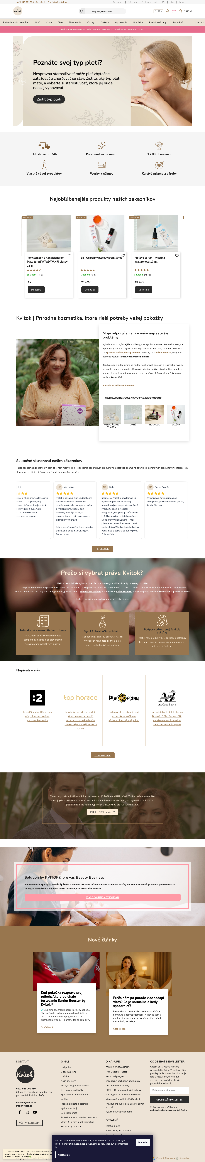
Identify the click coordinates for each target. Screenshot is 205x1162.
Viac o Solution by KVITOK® (102, 897)
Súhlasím (142, 1142)
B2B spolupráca (69, 1112)
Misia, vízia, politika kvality (74, 1085)
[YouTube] (34, 1112)
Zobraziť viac (103, 755)
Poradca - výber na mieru (118, 1130)
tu (56, 1147)
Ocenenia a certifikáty (72, 1089)
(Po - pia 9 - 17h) (43, 2)
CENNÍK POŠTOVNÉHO (118, 1067)
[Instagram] (27, 1112)
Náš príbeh (66, 1067)
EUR (158, 11)
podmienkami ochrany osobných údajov (168, 1110)
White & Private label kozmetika (77, 1121)
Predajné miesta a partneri (74, 1103)
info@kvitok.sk (60, 2)
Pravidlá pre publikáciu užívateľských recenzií (125, 1105)
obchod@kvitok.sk (26, 1102)
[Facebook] (19, 1112)
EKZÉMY (176, 424)
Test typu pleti (113, 1125)
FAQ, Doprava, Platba (116, 1071)
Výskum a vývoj (69, 1108)
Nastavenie (64, 1154)
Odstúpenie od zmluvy (117, 1085)
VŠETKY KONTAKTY (29, 1122)
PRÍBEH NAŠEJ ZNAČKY (102, 811)
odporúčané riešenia (90, 591)
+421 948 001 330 (25, 2)
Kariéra (64, 1099)
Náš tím (65, 1076)
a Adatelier (181, 1158)
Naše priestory (68, 1080)
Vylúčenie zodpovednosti (119, 1111)
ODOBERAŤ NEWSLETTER (169, 1100)
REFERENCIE (102, 548)
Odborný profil (68, 1071)
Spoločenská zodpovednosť (75, 1094)
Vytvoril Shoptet (164, 1158)
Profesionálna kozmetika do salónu (79, 1117)
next (186, 262)
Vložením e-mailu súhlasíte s (168, 1109)
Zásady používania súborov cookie (123, 1094)
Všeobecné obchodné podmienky (123, 1080)
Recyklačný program (71, 1126)
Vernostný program (115, 1076)
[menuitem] (16, 22)
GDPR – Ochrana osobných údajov (123, 1089)
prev (18, 262)
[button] (22, 81)
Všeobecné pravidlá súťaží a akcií (123, 1099)
